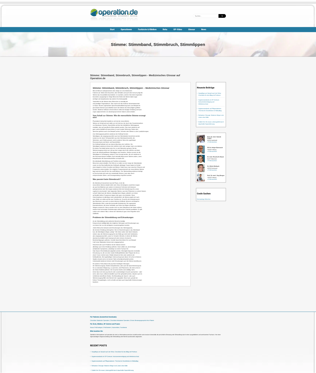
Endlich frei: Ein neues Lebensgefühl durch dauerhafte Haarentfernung (113, 370)
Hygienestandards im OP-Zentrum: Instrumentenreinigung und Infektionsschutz (208, 102)
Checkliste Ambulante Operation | (120, 320)
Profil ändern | (108, 327)
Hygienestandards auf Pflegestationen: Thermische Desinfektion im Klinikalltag (115, 361)
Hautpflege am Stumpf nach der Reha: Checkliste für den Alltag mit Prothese (114, 352)
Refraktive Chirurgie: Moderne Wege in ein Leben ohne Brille (110, 365)
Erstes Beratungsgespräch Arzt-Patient (142, 320)
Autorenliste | (116, 327)
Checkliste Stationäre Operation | (100, 320)
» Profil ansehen (212, 142)
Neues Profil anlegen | (96, 327)
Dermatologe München (203, 199)
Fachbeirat (123, 327)
